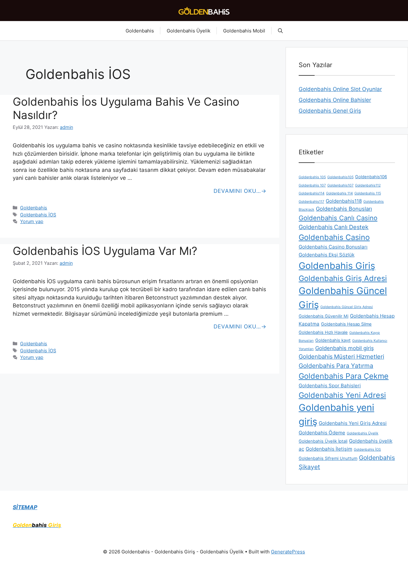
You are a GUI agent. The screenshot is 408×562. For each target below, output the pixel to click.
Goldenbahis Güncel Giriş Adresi (346, 307)
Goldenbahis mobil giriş (344, 348)
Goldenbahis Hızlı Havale (323, 332)
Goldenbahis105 (340, 177)
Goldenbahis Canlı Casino (338, 218)
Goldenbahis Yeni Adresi (342, 395)
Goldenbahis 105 (312, 177)
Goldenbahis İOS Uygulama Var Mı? (105, 250)
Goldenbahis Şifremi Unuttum (328, 458)
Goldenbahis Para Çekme (344, 376)
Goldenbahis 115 (367, 193)
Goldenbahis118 (344, 201)
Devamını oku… (237, 191)
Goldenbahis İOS (38, 214)
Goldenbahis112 (368, 185)
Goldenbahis (140, 31)
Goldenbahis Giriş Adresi (343, 278)
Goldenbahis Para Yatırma (336, 365)
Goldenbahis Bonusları (344, 209)
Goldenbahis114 (311, 193)
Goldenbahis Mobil (244, 31)
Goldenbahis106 (371, 176)
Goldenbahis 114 (339, 193)
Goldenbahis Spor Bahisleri (330, 386)
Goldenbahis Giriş (337, 265)
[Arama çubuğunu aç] (280, 30)
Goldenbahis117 (311, 202)
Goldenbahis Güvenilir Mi (323, 316)
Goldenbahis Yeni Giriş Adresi (353, 423)
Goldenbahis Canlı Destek (333, 226)
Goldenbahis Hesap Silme (346, 324)
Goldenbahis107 (340, 185)
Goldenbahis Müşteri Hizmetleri (341, 356)
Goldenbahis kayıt (333, 340)
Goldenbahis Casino (334, 237)
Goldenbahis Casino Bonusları (333, 247)
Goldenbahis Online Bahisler (335, 100)
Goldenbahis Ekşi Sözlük (326, 255)
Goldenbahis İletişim (329, 449)
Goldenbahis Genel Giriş (330, 111)
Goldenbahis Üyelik (188, 31)
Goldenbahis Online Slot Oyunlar (340, 89)
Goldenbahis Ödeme (322, 433)
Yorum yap (31, 221)
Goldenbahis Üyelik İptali (323, 441)
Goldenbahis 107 (312, 185)
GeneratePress (288, 552)
